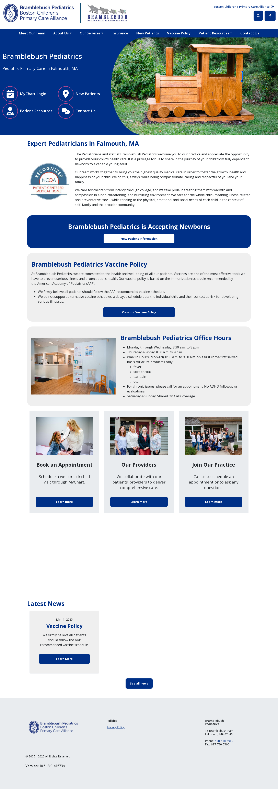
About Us (61, 33)
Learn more (64, 502)
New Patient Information (139, 239)
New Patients (147, 33)
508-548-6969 (224, 741)
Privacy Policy (116, 727)
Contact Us (249, 33)
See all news (139, 683)
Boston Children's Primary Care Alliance (241, 7)
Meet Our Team (32, 33)
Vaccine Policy (178, 33)
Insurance (120, 33)
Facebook (270, 16)
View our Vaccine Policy (139, 312)
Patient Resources (214, 33)
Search (258, 16)
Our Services (90, 33)
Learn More (64, 659)
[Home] (38, 13)
